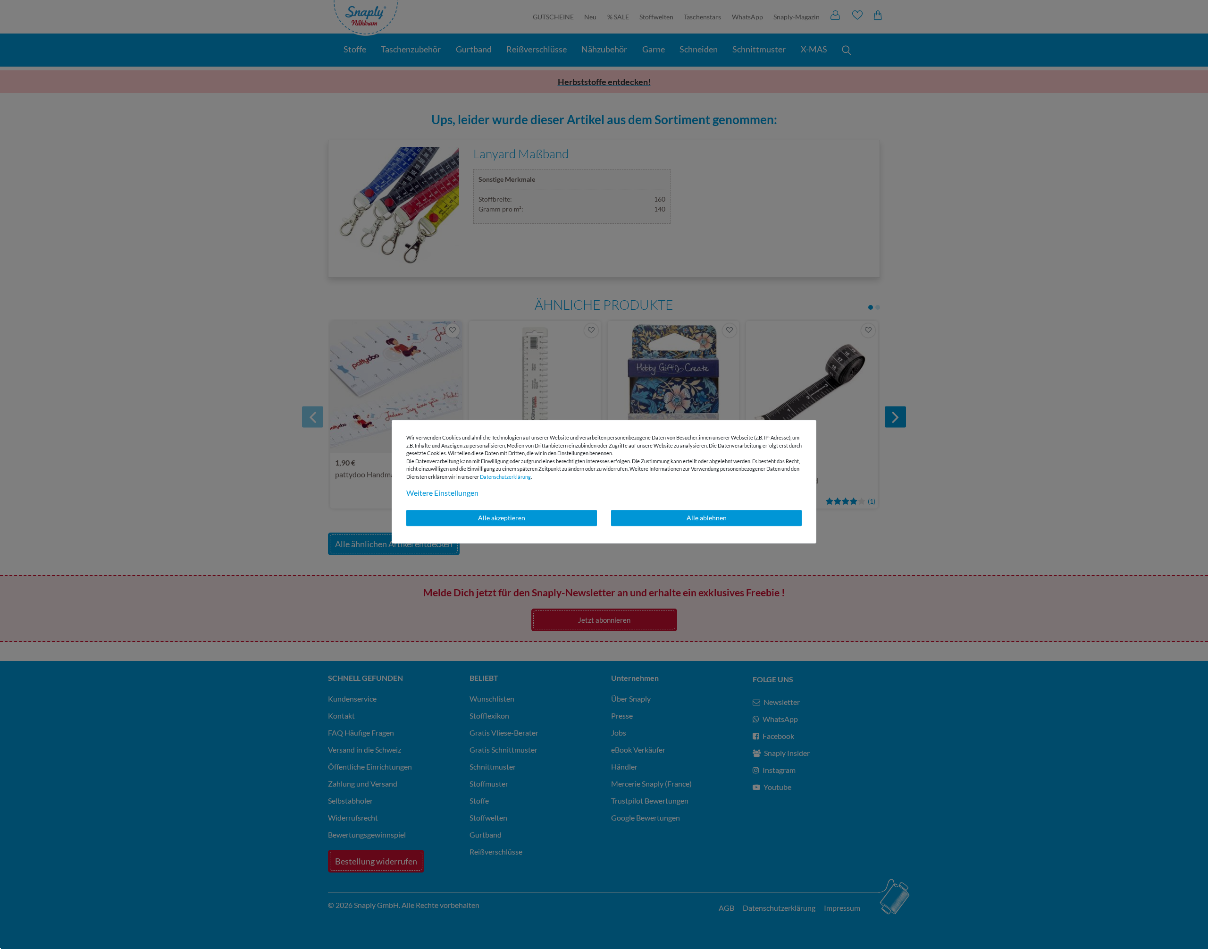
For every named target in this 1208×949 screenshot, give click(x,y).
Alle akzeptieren (501, 518)
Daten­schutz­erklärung (505, 477)
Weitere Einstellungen (442, 492)
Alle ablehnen (707, 518)
